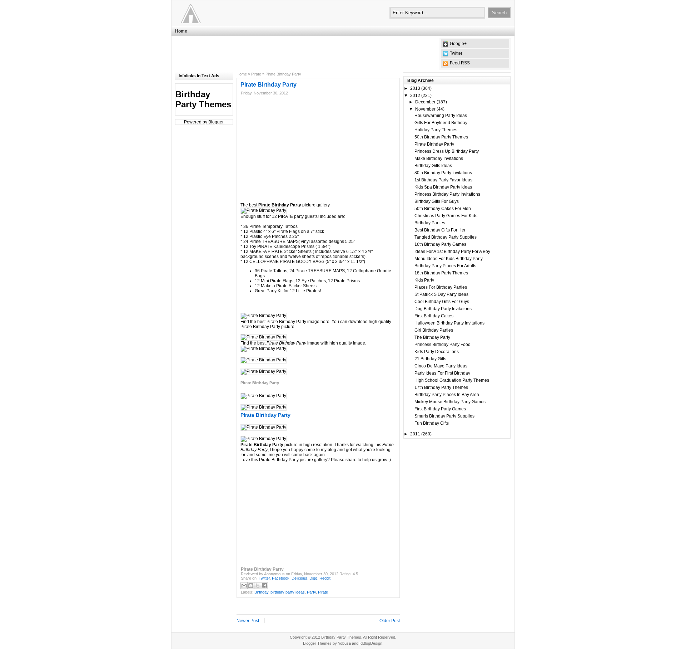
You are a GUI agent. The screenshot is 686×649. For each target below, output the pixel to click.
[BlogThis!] (250, 585)
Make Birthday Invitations (438, 158)
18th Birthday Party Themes (441, 272)
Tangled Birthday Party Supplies (445, 237)
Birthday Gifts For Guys (436, 201)
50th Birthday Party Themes (441, 137)
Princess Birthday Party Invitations (447, 194)
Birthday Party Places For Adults (445, 265)
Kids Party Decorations (436, 351)
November (425, 109)
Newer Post (248, 620)
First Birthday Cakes (433, 315)
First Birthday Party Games (440, 408)
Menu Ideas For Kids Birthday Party (448, 258)
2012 (415, 95)
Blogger (215, 122)
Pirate (256, 74)
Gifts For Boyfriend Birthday (440, 122)
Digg (313, 578)
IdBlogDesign (370, 643)
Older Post (389, 620)
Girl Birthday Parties (433, 330)
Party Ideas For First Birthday (442, 373)
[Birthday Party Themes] (219, 12)
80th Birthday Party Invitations (443, 172)
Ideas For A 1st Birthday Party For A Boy (452, 251)
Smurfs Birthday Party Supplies (444, 416)
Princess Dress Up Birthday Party (446, 151)
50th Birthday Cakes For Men (442, 208)
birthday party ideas (287, 592)
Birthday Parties (429, 222)
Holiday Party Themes (435, 129)
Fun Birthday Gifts (431, 423)
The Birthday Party (432, 337)
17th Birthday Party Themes (441, 387)
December (425, 101)
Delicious (299, 578)
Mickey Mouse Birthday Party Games (450, 401)
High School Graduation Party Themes (451, 380)
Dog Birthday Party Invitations (443, 308)
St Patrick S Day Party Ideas (441, 294)
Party (311, 592)
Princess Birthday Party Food (442, 344)
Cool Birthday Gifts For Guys (441, 301)
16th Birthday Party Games (440, 244)
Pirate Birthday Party (434, 144)
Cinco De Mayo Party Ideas (440, 366)
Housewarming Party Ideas (440, 115)
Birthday (261, 592)
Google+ (458, 43)
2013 (415, 88)
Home (181, 31)
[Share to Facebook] (264, 585)
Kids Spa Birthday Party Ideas (443, 187)
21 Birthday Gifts (430, 358)
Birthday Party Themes (203, 99)
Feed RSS (460, 62)
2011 (415, 433)
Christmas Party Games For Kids (445, 215)
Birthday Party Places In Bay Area (446, 394)
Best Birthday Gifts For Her (440, 230)
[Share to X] (257, 585)
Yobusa (344, 643)
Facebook (280, 578)
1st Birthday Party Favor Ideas (443, 179)
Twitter (456, 53)
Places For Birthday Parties (440, 287)
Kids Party (424, 280)
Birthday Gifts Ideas (433, 165)
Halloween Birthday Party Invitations (449, 323)
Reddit (324, 578)
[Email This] (244, 585)
